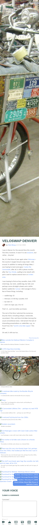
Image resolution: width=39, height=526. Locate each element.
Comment (6, 499)
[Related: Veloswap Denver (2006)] (17, 474)
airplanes (30, 253)
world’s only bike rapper (22, 326)
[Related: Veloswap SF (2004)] (16, 477)
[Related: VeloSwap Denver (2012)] (17, 472)
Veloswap (31, 259)
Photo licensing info (34, 338)
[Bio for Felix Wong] (3, 246)
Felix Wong (12, 245)
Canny (17, 289)
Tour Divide (12, 272)
